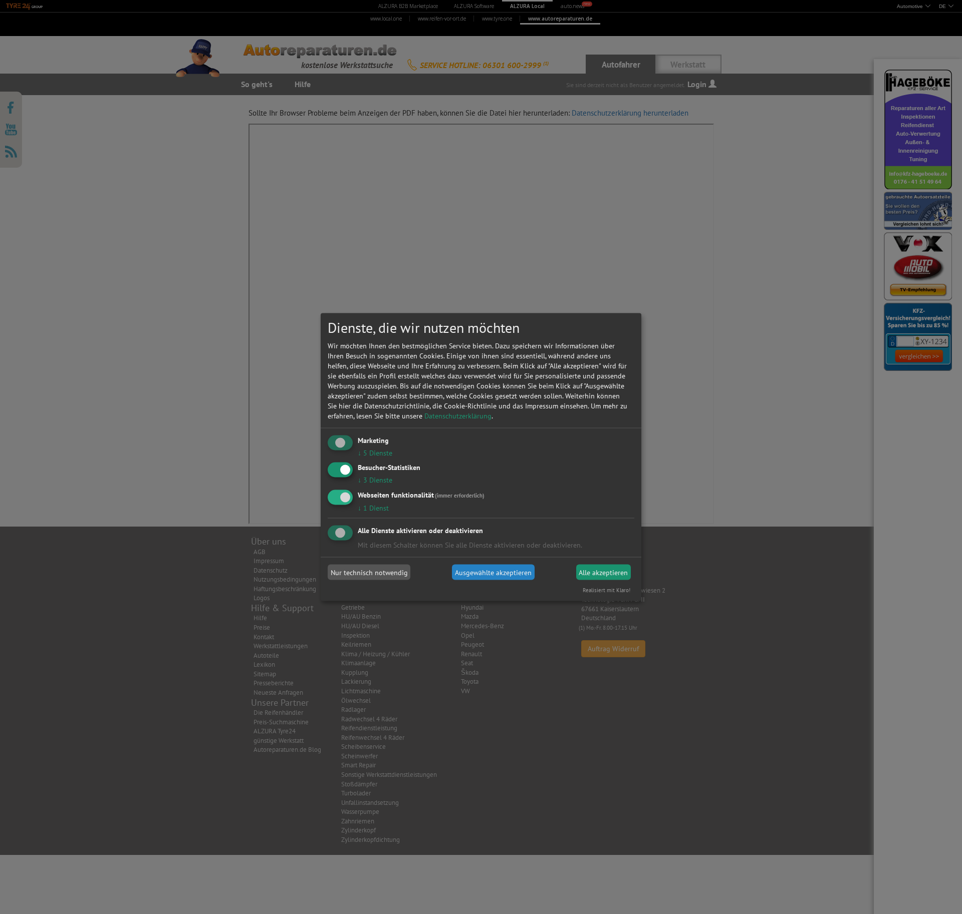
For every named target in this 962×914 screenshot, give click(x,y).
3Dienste (375, 480)
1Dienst (373, 508)
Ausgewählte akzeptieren (493, 572)
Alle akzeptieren (603, 572)
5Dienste (375, 452)
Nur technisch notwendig (369, 572)
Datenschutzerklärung (458, 415)
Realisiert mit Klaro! (606, 590)
